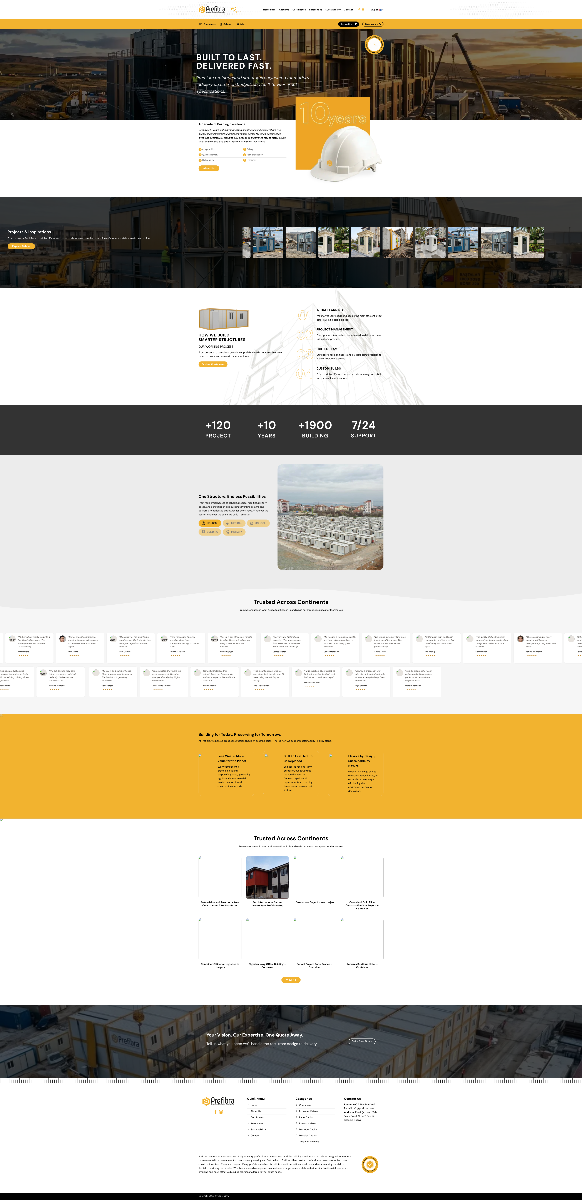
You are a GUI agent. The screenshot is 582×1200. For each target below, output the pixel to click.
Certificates (299, 9)
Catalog (241, 24)
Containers (210, 24)
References (315, 9)
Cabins (227, 24)
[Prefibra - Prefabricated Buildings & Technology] (212, 9)
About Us (284, 9)
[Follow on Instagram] (363, 9)
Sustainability (333, 9)
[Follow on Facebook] (359, 9)
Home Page (269, 9)
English (375, 9)
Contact (348, 9)
